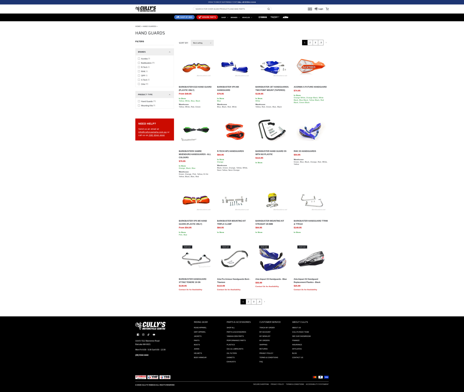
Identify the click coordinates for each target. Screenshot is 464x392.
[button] (327, 9)
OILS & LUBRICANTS (235, 349)
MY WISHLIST (264, 336)
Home (138, 26)
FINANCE (296, 340)
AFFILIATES (297, 349)
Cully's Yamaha (149, 385)
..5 (320, 42)
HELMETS (198, 353)
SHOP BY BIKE (186, 17)
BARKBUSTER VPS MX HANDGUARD (228, 88)
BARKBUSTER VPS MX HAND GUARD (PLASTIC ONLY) (193, 222)
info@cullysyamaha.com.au (152, 132)
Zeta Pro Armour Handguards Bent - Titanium (233, 280)
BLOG (294, 353)
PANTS (196, 340)
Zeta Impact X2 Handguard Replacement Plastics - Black (307, 280)
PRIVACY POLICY (266, 353)
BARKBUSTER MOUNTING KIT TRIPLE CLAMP (231, 222)
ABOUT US (296, 328)
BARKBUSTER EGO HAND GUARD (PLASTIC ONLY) (195, 88)
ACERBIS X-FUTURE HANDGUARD (310, 87)
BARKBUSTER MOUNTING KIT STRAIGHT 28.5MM (269, 222)
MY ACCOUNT (265, 332)
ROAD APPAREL (200, 328)
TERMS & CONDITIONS (268, 357)
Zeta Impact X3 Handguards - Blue (271, 279)
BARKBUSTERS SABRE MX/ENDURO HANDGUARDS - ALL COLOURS (195, 154)
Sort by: (183, 43)
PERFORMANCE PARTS (236, 340)
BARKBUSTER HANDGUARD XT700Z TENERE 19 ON (192, 280)
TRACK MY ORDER (267, 328)
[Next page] (326, 42)
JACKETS (197, 336)
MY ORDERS (264, 340)
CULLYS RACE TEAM (300, 332)
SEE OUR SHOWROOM (301, 336)
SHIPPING (263, 345)
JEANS (196, 349)
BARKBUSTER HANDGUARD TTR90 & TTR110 (311, 222)
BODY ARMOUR (200, 357)
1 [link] (304, 42)
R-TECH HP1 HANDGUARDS (230, 151)
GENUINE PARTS (209, 17)
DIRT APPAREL (200, 332)
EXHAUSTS (231, 362)
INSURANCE (297, 345)
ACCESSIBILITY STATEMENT (317, 384)
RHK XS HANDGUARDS (305, 151)
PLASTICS (231, 345)
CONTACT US (297, 357)
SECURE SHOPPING (261, 384)
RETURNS (263, 349)
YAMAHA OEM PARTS (235, 336)
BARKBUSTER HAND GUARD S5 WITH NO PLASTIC (270, 152)
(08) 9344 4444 (156, 135)
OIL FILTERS (232, 353)
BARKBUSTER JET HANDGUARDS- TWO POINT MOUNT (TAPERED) (272, 88)
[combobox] (232, 9)
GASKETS (231, 357)
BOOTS (197, 345)
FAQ (261, 362)
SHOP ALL (231, 328)
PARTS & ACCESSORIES (236, 332)
